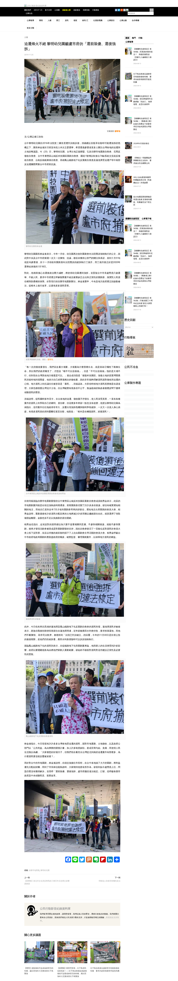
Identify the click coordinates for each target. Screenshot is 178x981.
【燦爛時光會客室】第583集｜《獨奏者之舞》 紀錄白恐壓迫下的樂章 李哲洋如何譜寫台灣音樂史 (143, 124)
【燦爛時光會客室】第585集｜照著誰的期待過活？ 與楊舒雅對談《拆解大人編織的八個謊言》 (143, 54)
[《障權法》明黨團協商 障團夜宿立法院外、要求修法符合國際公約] (128, 160)
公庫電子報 (146, 218)
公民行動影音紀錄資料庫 (55, 908)
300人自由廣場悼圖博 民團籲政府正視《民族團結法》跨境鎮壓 (143, 180)
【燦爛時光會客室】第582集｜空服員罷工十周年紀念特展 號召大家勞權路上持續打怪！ (143, 302)
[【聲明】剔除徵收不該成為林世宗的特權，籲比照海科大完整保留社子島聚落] (39, 952)
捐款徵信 (76, 10)
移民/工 (85, 20)
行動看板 (95, 10)
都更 (75, 20)
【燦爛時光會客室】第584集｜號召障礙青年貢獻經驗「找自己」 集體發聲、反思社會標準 (143, 100)
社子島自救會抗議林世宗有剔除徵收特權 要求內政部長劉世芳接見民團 (105, 969)
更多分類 (30, 28)
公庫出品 (29, 13)
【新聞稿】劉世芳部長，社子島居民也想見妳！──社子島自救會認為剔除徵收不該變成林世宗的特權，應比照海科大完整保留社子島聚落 (72, 972)
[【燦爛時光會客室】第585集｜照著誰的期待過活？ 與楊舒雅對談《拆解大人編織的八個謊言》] (128, 51)
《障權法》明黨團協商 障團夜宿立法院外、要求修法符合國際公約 (143, 160)
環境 (41, 20)
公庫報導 (30, 20)
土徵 (26, 37)
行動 (140, 38)
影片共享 (48, 10)
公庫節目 (111, 20)
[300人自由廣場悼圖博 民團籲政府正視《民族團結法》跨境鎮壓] (128, 179)
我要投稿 (86, 10)
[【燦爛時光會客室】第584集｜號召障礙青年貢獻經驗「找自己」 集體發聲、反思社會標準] (128, 98)
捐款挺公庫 (66, 10)
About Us (38, 10)
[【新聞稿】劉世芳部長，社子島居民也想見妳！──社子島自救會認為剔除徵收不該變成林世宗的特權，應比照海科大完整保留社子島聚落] (72, 952)
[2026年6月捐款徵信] (128, 145)
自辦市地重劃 (34, 870)
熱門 (134, 38)
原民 (67, 20)
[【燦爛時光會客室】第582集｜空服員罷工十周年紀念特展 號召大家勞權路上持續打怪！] (128, 300)
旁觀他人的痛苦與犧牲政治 (109, 881)
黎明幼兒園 (45, 870)
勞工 (58, 20)
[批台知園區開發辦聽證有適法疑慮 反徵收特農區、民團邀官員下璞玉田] (128, 199)
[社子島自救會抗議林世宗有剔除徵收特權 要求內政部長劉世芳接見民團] (105, 952)
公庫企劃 (123, 20)
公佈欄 (57, 10)
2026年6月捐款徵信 (141, 143)
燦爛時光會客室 (132, 218)
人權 (49, 20)
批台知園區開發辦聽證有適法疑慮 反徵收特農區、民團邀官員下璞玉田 (142, 200)
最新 (127, 38)
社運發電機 (97, 20)
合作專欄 (135, 20)
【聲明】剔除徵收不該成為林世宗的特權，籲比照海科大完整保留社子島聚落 (38, 971)
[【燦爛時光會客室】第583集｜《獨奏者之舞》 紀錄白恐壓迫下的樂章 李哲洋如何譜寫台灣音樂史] (128, 120)
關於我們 (27, 10)
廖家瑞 (117, 131)
